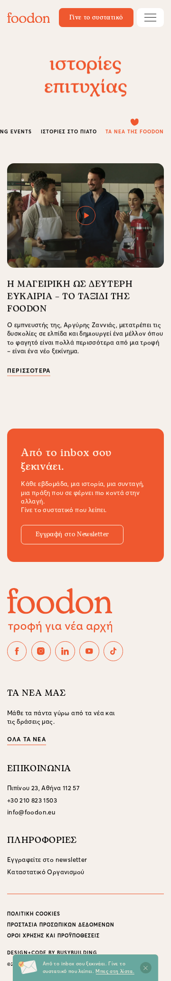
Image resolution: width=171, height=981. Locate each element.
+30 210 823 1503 (32, 800)
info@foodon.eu (31, 812)
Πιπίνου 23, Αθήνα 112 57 (43, 788)
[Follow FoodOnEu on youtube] (89, 651)
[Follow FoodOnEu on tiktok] (114, 651)
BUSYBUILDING (77, 953)
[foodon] (28, 17)
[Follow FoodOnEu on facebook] (17, 651)
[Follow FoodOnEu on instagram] (41, 651)
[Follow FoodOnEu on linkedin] (65, 651)
